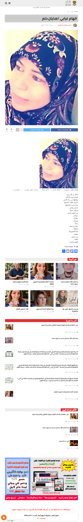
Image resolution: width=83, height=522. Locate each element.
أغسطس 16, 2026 (73, 313)
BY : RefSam (41, 518)
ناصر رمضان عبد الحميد (64, 25)
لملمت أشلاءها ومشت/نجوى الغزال (43, 282)
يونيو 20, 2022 (49, 25)
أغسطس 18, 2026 (48, 286)
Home (76, 11)
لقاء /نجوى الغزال (22, 308)
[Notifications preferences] (4, 517)
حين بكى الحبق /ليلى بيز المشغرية (71, 310)
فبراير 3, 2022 (73, 448)
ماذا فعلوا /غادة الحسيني (45, 308)
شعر (68, 11)
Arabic (9, 520)
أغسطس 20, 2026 (72, 332)
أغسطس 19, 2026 (73, 286)
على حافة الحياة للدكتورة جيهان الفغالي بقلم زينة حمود (59, 325)
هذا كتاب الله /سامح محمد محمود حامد (70, 282)
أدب (72, 11)
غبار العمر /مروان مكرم (20, 281)
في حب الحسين (64, 441)
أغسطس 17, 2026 (23, 284)
